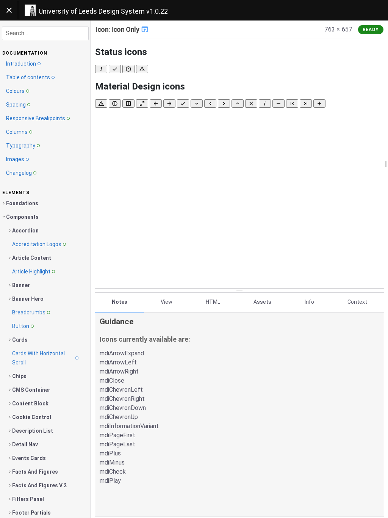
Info (309, 302)
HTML (213, 302)
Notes (119, 302)
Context (357, 302)
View (166, 302)
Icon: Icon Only (118, 29)
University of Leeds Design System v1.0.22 (103, 11)
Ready (371, 29)
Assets (262, 302)
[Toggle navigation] (9, 10)
